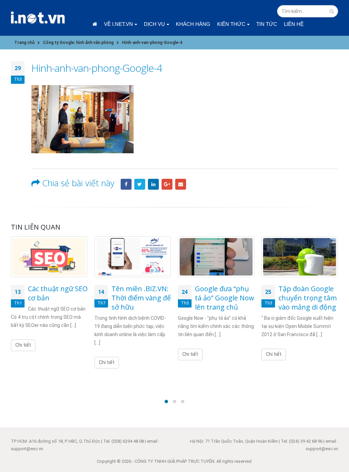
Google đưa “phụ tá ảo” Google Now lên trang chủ (224, 298)
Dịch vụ (154, 24)
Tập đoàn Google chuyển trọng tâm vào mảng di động (307, 298)
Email (180, 184)
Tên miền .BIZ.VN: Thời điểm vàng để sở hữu (141, 298)
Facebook (126, 184)
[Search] (331, 11)
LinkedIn (153, 184)
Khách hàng (193, 24)
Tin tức (266, 24)
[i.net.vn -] (38, 18)
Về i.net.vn (118, 24)
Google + (167, 184)
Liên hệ (294, 24)
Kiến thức (231, 24)
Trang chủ (94, 24)
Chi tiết (23, 345)
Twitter (139, 184)
